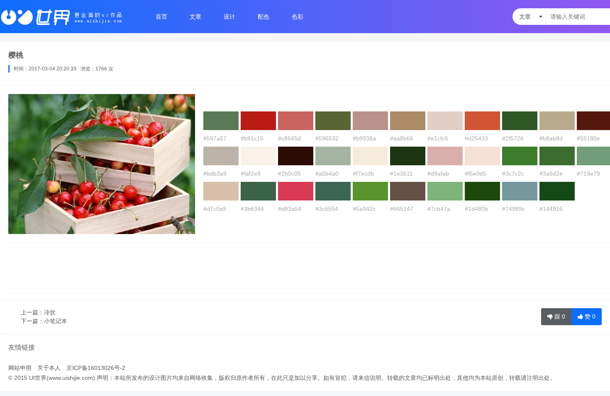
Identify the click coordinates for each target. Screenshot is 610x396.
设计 (229, 16)
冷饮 (50, 312)
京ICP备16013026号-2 (95, 368)
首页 (161, 16)
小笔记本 (55, 321)
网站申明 (20, 368)
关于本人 (49, 368)
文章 (195, 16)
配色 (263, 16)
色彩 (297, 16)
